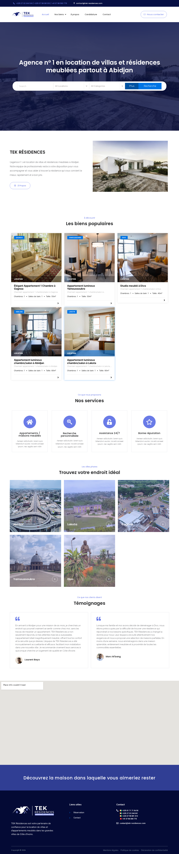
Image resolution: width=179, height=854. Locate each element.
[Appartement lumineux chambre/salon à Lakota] (89, 331)
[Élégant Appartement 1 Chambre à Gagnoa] (36, 257)
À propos (75, 14)
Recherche (150, 86)
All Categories (98, 86)
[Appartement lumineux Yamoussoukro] (89, 257)
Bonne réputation (149, 433)
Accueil (45, 14)
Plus (131, 86)
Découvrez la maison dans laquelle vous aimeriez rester (89, 778)
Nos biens (59, 14)
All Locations (61, 86)
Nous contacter (155, 14)
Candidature (91, 14)
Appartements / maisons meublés (30, 434)
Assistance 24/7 (109, 433)
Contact (107, 14)
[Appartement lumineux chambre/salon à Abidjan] (36, 331)
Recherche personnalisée (69, 434)
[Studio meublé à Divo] (142, 257)
